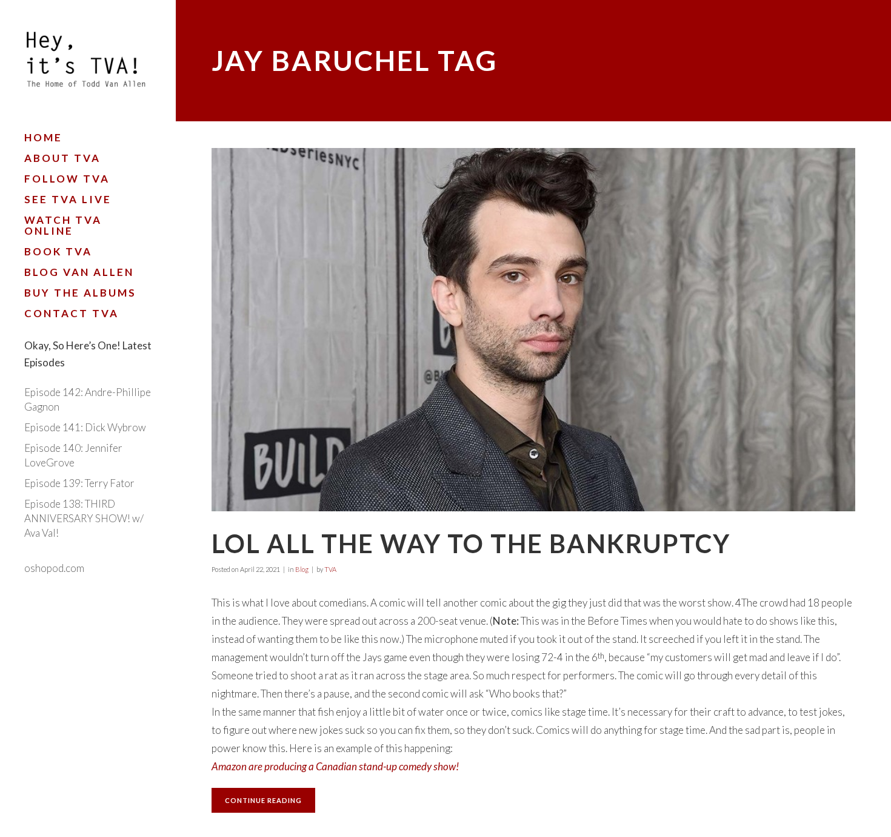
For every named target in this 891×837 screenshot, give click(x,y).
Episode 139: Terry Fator (79, 483)
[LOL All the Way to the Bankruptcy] (533, 329)
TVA (330, 569)
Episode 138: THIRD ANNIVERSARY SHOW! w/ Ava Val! (84, 518)
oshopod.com (54, 568)
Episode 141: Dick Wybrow (85, 427)
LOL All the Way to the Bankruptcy (471, 543)
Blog (302, 569)
